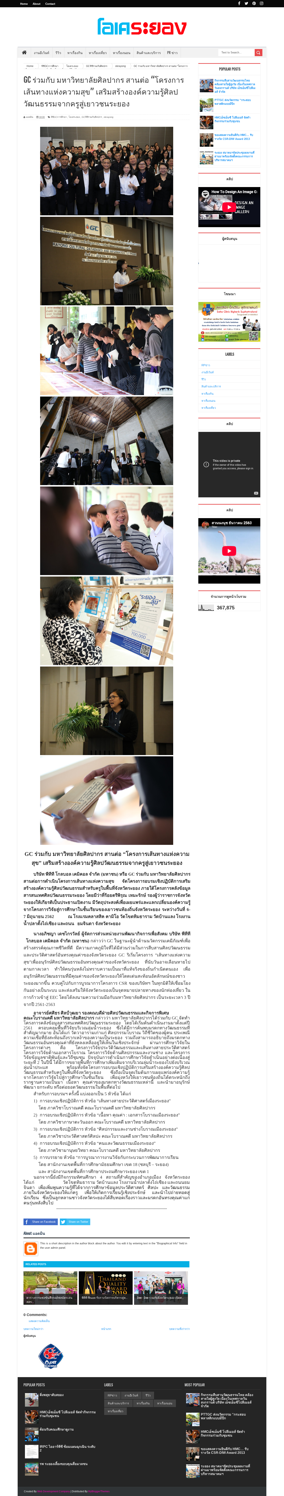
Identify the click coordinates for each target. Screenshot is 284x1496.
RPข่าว (205, 365)
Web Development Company (53, 1491)
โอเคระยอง (74, 117)
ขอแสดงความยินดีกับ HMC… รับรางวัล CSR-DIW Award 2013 (224, 1450)
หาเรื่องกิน (207, 393)
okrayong (108, 117)
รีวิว (203, 379)
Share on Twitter (78, 1221)
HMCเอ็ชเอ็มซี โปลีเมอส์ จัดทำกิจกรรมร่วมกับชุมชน (223, 1433)
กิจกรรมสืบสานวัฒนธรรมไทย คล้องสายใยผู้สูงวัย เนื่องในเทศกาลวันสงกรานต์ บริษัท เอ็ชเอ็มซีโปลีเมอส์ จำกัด (227, 1400)
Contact (50, 3)
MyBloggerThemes (99, 1491)
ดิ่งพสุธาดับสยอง (52, 1395)
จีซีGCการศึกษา (59, 117)
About (36, 3)
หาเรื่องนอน (208, 400)
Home (24, 3)
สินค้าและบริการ (211, 386)
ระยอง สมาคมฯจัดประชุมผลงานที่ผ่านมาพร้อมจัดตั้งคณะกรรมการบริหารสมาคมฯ (234, 156)
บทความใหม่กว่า (33, 1329)
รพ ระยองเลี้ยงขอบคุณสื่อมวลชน (64, 1464)
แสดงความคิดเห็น (39, 1321)
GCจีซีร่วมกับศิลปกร (92, 117)
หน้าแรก (106, 1329)
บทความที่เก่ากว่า (179, 1329)
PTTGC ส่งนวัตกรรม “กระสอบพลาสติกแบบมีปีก (223, 1416)
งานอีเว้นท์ (41, 52)
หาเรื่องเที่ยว (208, 407)
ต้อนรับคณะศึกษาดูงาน (57, 1429)
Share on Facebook (44, 1221)
